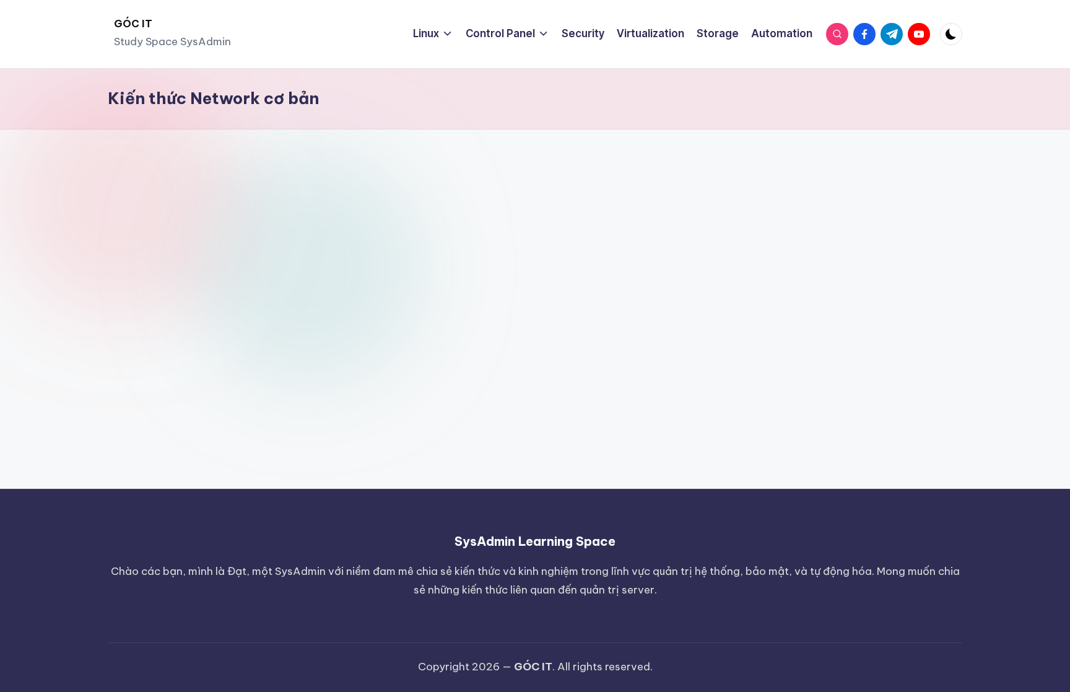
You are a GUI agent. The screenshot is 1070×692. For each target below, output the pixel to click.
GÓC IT (133, 23)
